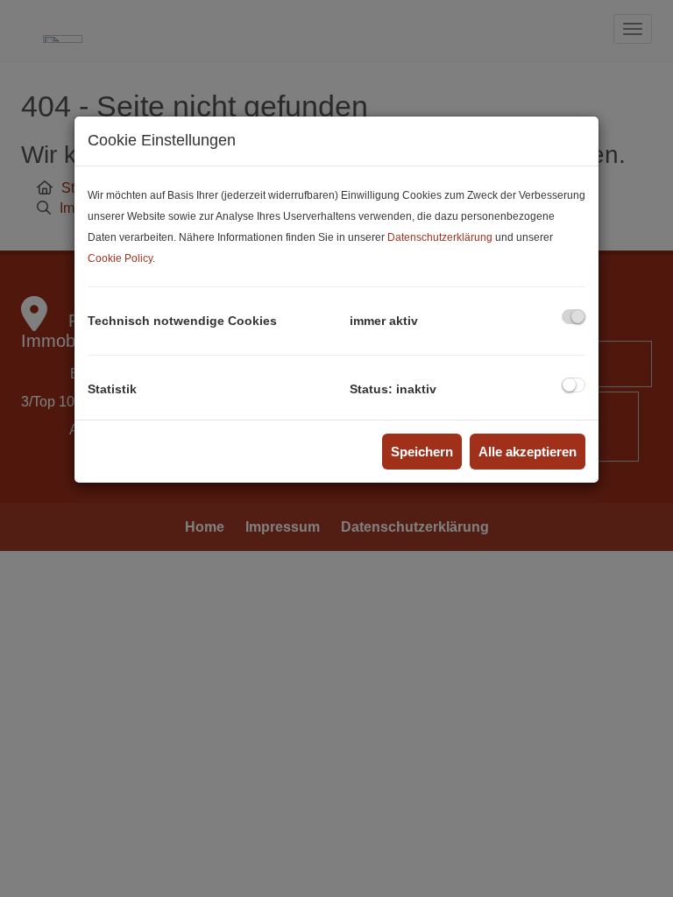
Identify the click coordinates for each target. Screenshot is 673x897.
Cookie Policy (120, 258)
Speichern (422, 451)
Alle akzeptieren (527, 451)
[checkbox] (573, 316)
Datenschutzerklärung (439, 237)
